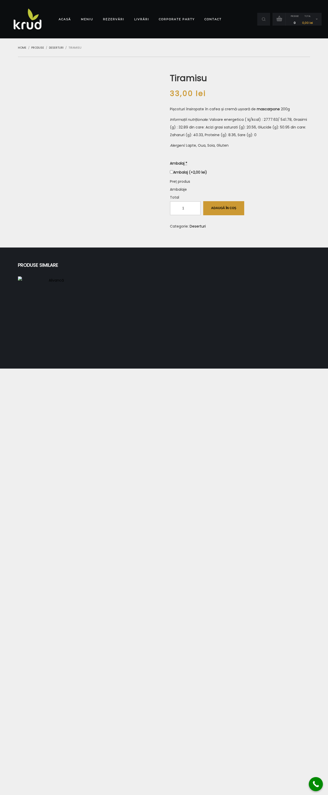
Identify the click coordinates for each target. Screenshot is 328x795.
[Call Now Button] (316, 784)
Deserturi (198, 226)
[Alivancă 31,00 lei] (54, 312)
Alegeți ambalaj (54, 321)
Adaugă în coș (223, 208)
